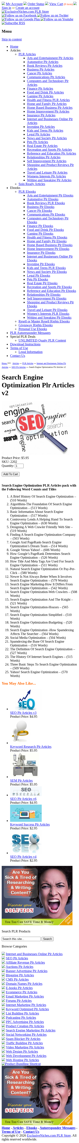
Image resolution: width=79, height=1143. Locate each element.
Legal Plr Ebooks (38, 275)
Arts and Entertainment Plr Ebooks (50, 195)
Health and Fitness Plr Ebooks (47, 237)
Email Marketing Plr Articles (25, 996)
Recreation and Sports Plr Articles (49, 149)
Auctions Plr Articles (19, 967)
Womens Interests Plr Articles (46, 176)
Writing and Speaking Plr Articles (49, 180)
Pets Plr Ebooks (37, 279)
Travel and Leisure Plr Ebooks (47, 310)
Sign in (6, 8)
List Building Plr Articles (22, 1013)
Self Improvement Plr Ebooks (46, 298)
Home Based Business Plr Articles (49, 107)
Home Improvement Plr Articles (48, 111)
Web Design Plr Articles (22, 1051)
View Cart (56, 4)
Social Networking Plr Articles (26, 1034)
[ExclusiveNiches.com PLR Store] (25, 11)
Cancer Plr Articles (39, 73)
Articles (15, 363)
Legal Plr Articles (38, 134)
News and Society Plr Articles (47, 138)
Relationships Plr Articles (43, 157)
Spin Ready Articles (32, 184)
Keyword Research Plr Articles (30, 746)
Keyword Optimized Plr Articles (27, 1009)
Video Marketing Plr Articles (25, 1047)
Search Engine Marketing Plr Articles (30, 1030)
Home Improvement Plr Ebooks (48, 249)
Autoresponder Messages (57, 1128)
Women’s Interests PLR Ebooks (48, 313)
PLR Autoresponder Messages (30, 333)
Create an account (27, 8)
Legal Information (31, 352)
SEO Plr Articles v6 (23, 799)
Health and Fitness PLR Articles (48, 100)
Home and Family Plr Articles (47, 104)
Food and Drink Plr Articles (45, 92)
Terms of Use (19, 348)
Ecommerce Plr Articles (21, 992)
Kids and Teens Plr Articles (45, 130)
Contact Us (17, 355)
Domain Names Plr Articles (24, 983)
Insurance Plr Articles (41, 115)
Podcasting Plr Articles (21, 1017)
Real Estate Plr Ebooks (42, 283)
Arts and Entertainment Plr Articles (50, 58)
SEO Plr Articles (19, 367)
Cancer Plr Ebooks (39, 210)
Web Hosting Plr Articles (22, 1060)
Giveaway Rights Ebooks (36, 325)
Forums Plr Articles (19, 1000)
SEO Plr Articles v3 (23, 713)
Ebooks (31, 1128)
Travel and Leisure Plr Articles (47, 172)
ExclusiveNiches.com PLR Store (49, 1135)
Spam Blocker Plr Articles (23, 1039)
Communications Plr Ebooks (46, 214)
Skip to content (12, 39)
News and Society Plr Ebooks (47, 272)
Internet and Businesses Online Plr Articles (34, 954)
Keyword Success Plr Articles (30, 824)
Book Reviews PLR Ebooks (46, 203)
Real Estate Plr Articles (42, 146)
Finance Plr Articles (40, 88)
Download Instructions (25, 344)
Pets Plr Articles (37, 142)
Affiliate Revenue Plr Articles (25, 962)
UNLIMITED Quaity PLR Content (42, 340)
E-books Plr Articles (19, 988)
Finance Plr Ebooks (40, 226)
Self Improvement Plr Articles (46, 161)
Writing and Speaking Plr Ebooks (49, 317)
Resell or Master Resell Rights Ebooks (44, 321)
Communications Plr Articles (46, 77)
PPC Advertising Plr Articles (25, 1022)
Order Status (36, 4)
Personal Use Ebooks (33, 329)
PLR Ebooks (27, 191)
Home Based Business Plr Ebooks (49, 245)
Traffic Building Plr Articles (24, 1043)
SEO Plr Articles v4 (23, 856)
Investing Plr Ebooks (41, 264)
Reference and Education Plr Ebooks (51, 291)
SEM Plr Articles (21, 780)
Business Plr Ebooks (40, 207)
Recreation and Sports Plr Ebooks (49, 287)
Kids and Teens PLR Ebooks (46, 268)
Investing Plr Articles (41, 126)
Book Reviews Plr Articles (44, 65)
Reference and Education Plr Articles (51, 153)
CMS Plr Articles (17, 979)
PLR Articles (27, 54)
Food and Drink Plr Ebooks (45, 230)
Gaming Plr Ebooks (40, 233)
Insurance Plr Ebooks (41, 252)
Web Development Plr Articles (26, 1056)
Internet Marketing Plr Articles (26, 1005)
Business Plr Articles (40, 69)
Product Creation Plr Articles (25, 1026)
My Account (14, 4)
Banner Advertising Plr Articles (26, 971)
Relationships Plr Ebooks (43, 294)
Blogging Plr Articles (20, 975)
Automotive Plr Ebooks (42, 199)
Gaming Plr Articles (40, 96)
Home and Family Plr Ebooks (47, 241)
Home (14, 46)
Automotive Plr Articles (42, 62)
